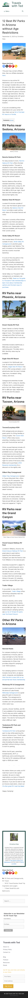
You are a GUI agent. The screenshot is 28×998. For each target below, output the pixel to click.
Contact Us (6, 952)
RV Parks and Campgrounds (14, 878)
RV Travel (5, 881)
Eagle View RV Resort (15, 367)
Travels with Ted (17, 4)
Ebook (5, 965)
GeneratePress (14, 995)
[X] (7, 66)
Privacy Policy (7, 949)
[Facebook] (3, 66)
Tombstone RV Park (8, 731)
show (11, 120)
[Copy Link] (16, 66)
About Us (6, 947)
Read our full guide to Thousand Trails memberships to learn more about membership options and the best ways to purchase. (14, 283)
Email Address (7, 918)
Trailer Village (16, 591)
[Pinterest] (10, 66)
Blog (4, 957)
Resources (6, 962)
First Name (6, 924)
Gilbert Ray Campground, (10, 476)
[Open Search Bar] (22, 11)
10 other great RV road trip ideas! (13, 786)
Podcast (5, 960)
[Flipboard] (13, 66)
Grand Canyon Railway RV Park (12, 551)
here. (4, 75)
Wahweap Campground (10, 693)
